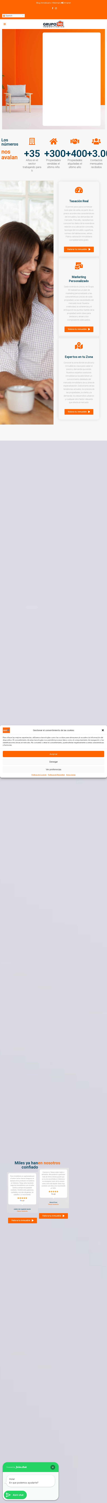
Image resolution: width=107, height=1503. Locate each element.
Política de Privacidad (56, 775)
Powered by (10, 1467)
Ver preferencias (53, 769)
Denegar (53, 761)
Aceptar (53, 754)
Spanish (8, 16)
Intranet (67, 3)
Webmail (56, 3)
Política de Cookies (39, 775)
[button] (102, 730)
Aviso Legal (71, 775)
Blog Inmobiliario (43, 3)
